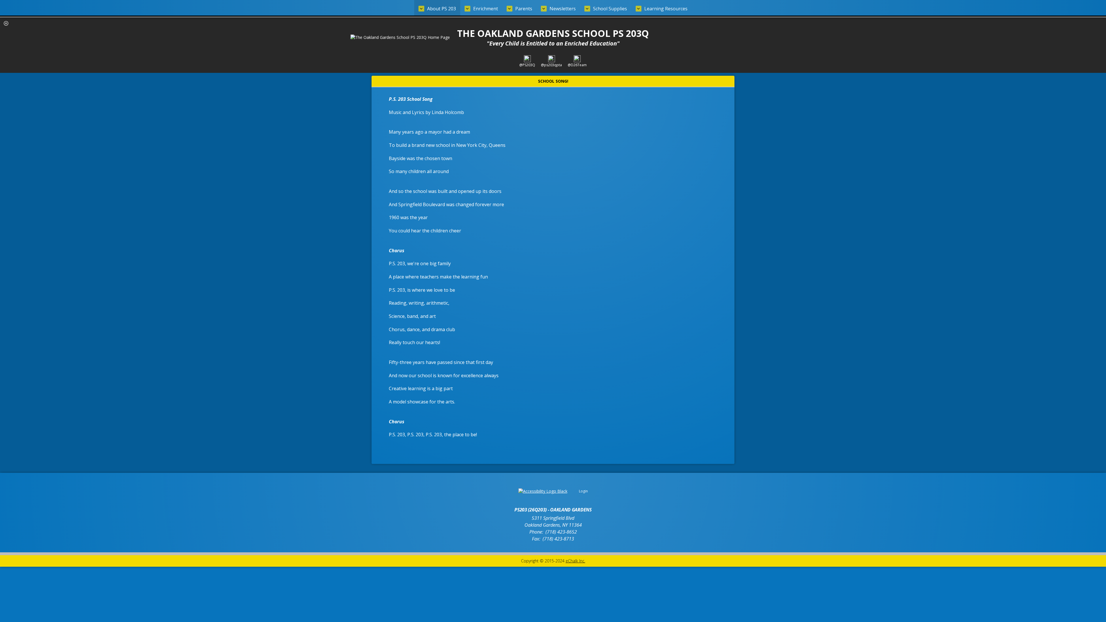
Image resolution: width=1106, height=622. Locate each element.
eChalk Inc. (575, 561)
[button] (6, 23)
